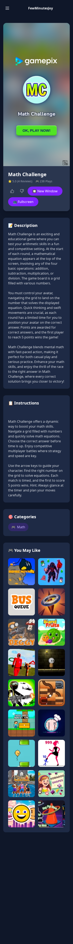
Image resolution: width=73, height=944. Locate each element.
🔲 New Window (45, 191)
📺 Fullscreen (23, 201)
